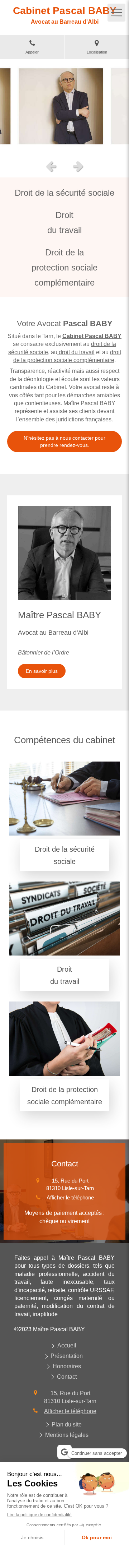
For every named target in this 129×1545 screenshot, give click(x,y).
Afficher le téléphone (70, 1197)
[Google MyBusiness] (64, 1452)
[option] (64, 107)
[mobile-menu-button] (116, 13)
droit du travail (76, 352)
